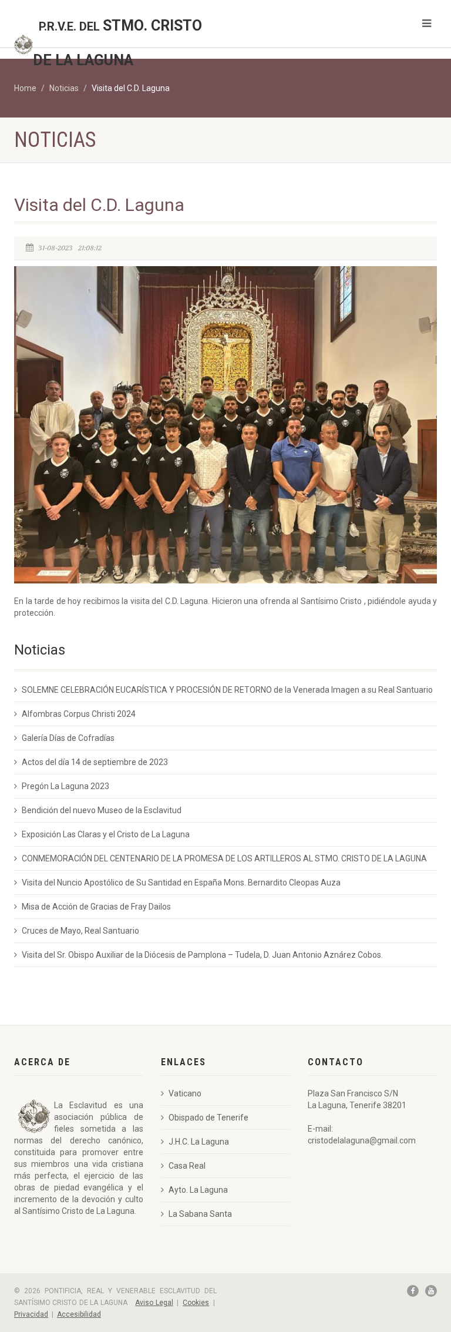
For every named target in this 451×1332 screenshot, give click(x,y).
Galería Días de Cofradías (68, 738)
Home (25, 88)
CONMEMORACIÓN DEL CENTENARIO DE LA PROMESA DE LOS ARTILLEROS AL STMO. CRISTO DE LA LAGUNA (224, 858)
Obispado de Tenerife (208, 1117)
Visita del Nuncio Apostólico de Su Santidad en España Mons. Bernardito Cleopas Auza (181, 882)
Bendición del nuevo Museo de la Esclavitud (101, 810)
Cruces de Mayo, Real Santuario (80, 930)
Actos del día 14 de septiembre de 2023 (95, 762)
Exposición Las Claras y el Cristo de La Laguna (106, 834)
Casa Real (187, 1165)
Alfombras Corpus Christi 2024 (79, 714)
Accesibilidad (79, 1314)
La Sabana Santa (200, 1214)
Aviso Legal (154, 1303)
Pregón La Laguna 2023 (65, 786)
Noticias (64, 88)
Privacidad (31, 1314)
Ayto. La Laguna (198, 1190)
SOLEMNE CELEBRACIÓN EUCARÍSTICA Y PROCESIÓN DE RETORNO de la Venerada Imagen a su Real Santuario (227, 689)
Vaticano (185, 1093)
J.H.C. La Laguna (199, 1141)
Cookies (196, 1303)
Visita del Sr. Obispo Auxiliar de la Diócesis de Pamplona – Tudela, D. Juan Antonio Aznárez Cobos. (202, 954)
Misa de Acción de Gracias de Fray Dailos (96, 906)
